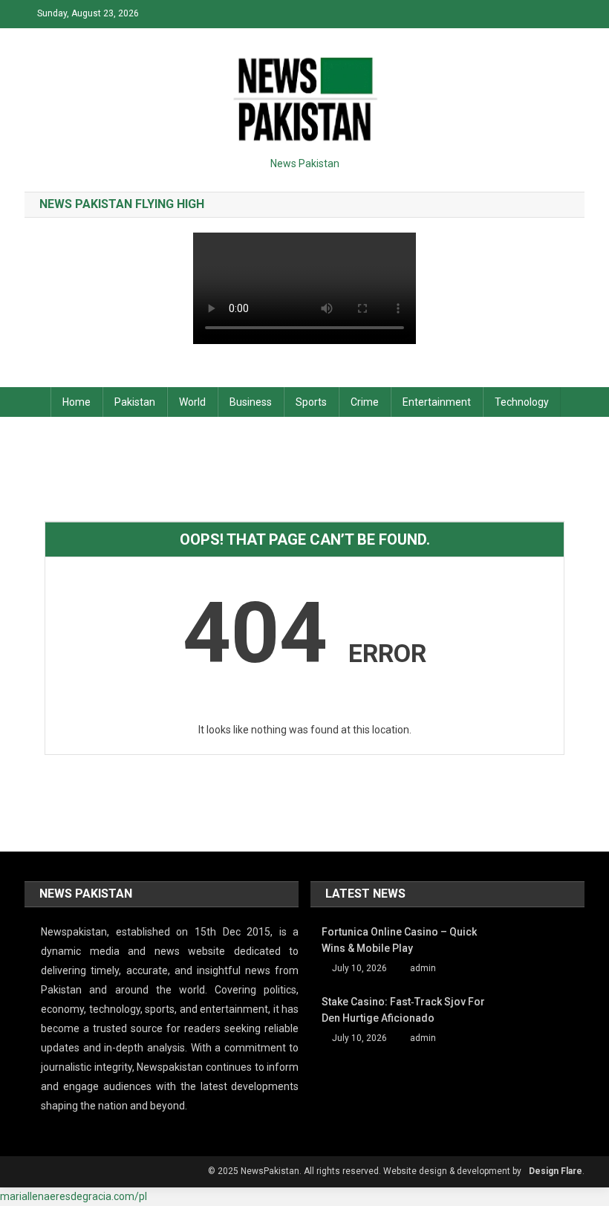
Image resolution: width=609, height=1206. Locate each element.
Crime (365, 402)
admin (423, 968)
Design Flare (555, 1171)
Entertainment (437, 402)
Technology (522, 402)
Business (250, 402)
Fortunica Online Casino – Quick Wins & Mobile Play (399, 940)
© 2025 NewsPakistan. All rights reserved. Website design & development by (364, 1171)
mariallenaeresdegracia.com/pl (73, 1196)
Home (76, 402)
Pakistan (134, 402)
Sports (311, 402)
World (192, 402)
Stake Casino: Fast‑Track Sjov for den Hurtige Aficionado (403, 1010)
